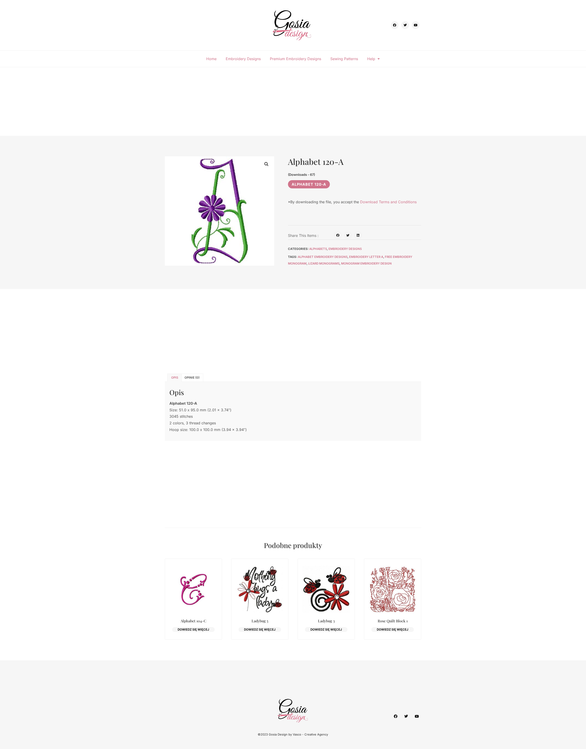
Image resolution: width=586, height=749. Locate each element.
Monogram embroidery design (366, 263)
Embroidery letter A (366, 257)
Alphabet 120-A (309, 184)
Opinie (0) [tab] (192, 377)
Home (211, 58)
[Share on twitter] (348, 235)
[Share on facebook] (338, 235)
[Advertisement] (293, 102)
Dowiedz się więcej (193, 629)
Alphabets (318, 249)
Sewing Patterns (344, 58)
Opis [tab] (174, 377)
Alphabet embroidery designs (322, 257)
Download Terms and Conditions (388, 202)
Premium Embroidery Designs (295, 58)
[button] (266, 164)
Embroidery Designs (243, 58)
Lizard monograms (323, 263)
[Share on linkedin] (358, 235)
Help (371, 58)
